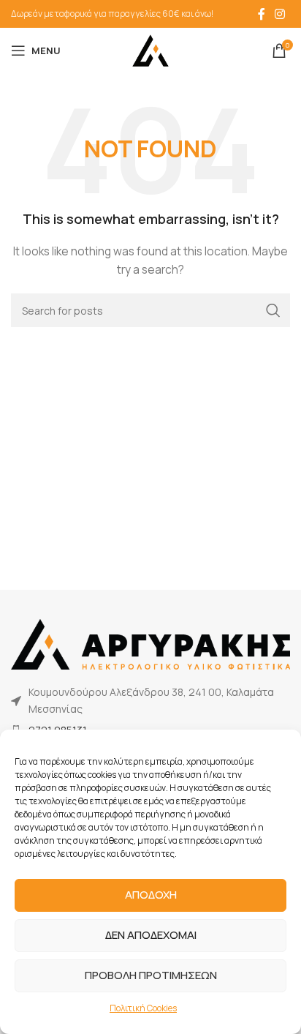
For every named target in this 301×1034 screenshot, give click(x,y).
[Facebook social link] (261, 14)
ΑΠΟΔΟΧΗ (151, 894)
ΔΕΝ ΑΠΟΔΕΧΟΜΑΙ (151, 935)
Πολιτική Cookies (143, 1008)
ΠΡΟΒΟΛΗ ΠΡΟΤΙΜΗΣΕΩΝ (151, 975)
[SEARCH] (273, 310)
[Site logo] (150, 49)
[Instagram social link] (280, 14)
